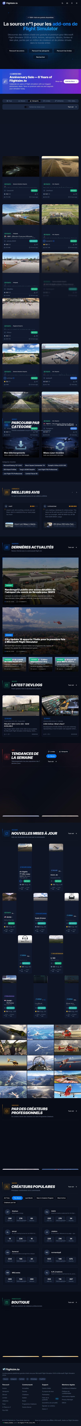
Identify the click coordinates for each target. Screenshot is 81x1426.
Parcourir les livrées (64, 51)
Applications (75, 916)
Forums (24, 1391)
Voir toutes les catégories (65, 425)
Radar (24, 1401)
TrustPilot (42, 1379)
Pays (4, 1404)
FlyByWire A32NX (44, 1000)
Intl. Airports (55, 184)
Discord (5, 1379)
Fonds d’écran (26, 1407)
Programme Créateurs (29, 1404)
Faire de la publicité (50, 1398)
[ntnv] (5, 1008)
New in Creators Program (45, 1198)
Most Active (61, 1198)
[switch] (26, 107)
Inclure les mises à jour (37, 107)
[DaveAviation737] (36, 923)
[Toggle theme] (62, 3)
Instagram (13, 1379)
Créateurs (25, 1394)
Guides (24, 1398)
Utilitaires (5, 1401)
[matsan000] (67, 923)
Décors (52, 756)
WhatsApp (34, 1379)
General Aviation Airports (20, 184)
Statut (44, 1409)
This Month (17, 1198)
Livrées (52, 751)
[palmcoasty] (36, 1008)
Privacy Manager (67, 1399)
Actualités (25, 1388)
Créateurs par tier (10, 1202)
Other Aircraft (60, 871)
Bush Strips (13, 913)
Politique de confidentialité (66, 1392)
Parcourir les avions (16, 51)
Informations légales (68, 1396)
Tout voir (71, 107)
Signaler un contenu (48, 1406)
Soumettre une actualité (49, 1403)
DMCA (64, 1403)
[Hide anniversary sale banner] (77, 81)
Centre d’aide (46, 1388)
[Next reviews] (77, 492)
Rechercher (40, 57)
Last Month (29, 1198)
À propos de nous (48, 1391)
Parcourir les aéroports (40, 51)
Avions (4, 1388)
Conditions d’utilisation (69, 1388)
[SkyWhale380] (67, 1008)
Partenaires (45, 1394)
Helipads (15, 233)
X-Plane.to (5, 1407)
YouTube (21, 1379)
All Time (6, 1198)
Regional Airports (18, 326)
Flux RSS (5, 1410)
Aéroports (64, 751)
